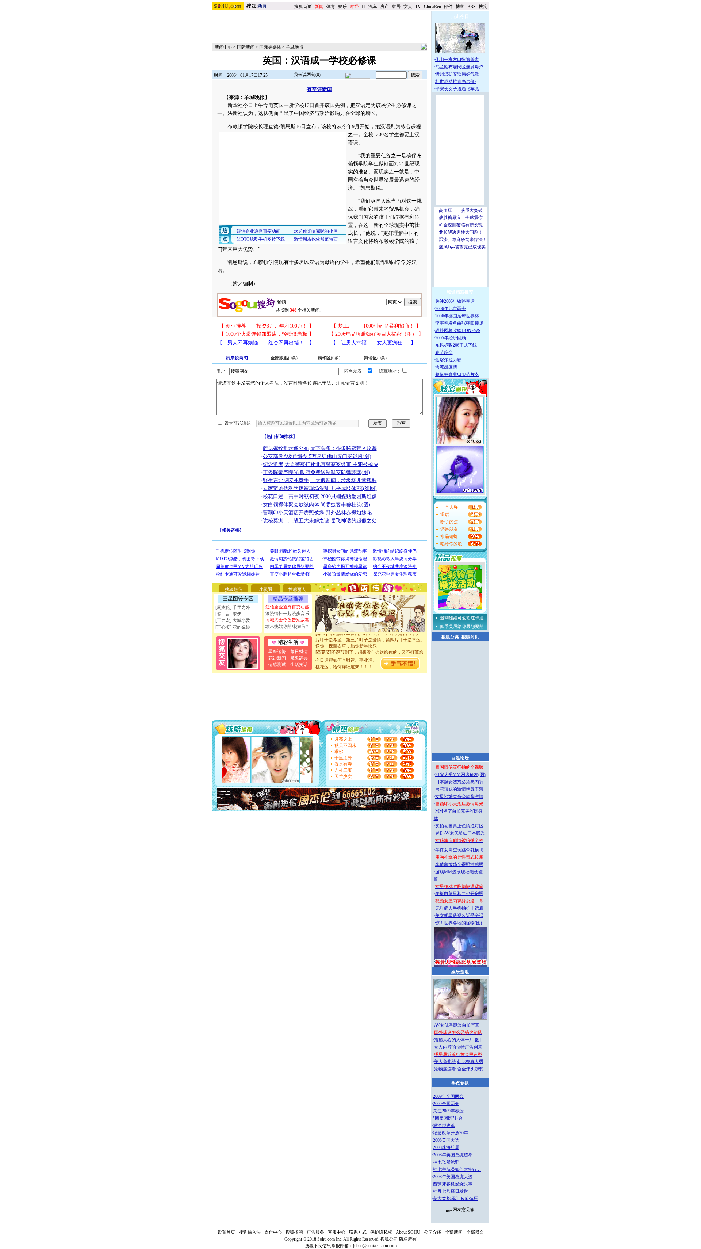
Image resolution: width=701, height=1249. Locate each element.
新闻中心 (223, 47)
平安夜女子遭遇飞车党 (457, 88)
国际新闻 (245, 47)
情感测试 (277, 664)
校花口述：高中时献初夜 (291, 496)
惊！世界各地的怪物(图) (458, 922)
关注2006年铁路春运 (455, 301)
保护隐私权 (381, 1232)
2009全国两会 (446, 1103)
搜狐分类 (450, 636)
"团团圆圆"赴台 (448, 1118)
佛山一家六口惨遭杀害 (457, 59)
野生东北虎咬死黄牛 (286, 480)
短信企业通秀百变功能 (287, 607)
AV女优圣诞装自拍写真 (456, 1025)
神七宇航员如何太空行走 (457, 1169)
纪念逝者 (273, 464)
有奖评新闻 (319, 89)
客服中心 (336, 1232)
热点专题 (460, 1083)
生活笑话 (299, 664)
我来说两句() (307, 74)
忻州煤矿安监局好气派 (457, 74)
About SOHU (408, 1232)
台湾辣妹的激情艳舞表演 (459, 789)
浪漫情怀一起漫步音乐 (287, 613)
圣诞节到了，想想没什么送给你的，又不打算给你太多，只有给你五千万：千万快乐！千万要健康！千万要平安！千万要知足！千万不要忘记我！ (370, 651)
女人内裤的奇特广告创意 (458, 1047)
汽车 (372, 6)
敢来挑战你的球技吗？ (287, 626)
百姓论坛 (460, 757)
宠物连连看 (445, 1069)
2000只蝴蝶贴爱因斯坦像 (349, 496)
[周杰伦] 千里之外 (232, 607)
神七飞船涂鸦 (446, 1162)
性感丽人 (297, 589)
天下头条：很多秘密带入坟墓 (343, 448)
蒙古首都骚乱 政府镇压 (455, 1198)
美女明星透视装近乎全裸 (459, 915)
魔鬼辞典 (299, 658)
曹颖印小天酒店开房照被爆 (293, 512)
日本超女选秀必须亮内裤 (459, 781)
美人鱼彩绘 (445, 1061)
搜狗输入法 (250, 1232)
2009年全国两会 (448, 1096)
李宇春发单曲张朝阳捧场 (459, 323)
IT (363, 6)
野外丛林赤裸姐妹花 (349, 512)
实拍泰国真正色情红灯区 (459, 825)
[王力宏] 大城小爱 (232, 620)
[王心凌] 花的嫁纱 (232, 627)
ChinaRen (432, 6)
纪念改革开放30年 (450, 1132)
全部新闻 (454, 1232)
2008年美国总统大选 (452, 1176)
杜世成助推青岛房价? (455, 81)
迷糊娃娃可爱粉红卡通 (462, 617)
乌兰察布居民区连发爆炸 (459, 66)
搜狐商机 (470, 636)
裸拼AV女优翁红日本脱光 (460, 833)
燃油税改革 (444, 1125)
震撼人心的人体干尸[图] (457, 1039)
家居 (396, 6)
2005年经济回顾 (450, 337)
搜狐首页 (303, 6)
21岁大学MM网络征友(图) (460, 774)
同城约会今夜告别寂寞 (287, 619)
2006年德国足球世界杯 (457, 315)
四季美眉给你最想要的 (462, 626)
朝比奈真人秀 (470, 1061)
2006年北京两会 (450, 308)
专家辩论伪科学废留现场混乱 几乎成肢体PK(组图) (320, 488)
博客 (460, 6)
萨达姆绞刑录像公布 (286, 448)
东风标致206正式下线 (456, 345)
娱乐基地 (460, 971)
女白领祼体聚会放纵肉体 (291, 504)
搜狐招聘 (294, 1232)
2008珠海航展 (446, 1147)
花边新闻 (277, 658)
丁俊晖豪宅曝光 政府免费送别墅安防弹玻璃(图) (316, 472)
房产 (384, 6)
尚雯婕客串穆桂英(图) (345, 504)
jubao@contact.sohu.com (375, 1245)
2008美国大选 (446, 1140)
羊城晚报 (294, 47)
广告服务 (315, 1232)
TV (418, 6)
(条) (284, 357)
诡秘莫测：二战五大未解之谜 (296, 520)
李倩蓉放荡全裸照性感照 (459, 864)
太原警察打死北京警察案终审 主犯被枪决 (331, 464)
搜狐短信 (233, 589)
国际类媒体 (270, 47)
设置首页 (226, 1232)
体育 (330, 6)
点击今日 (460, 16)
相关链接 (231, 530)
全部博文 (475, 1232)
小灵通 (265, 589)
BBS (471, 6)
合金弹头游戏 (470, 1069)
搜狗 (484, 6)
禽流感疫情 (446, 367)
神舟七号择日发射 (450, 1191)
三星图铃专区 (238, 598)
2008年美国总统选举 (452, 1154)
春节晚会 (444, 352)
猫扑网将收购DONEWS (457, 330)
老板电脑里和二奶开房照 (459, 893)
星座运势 (277, 651)
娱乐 (342, 6)
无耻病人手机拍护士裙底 (459, 908)
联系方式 (358, 1232)
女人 (407, 6)
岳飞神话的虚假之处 (354, 520)
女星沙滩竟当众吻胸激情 (459, 796)
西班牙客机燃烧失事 (452, 1184)
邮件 (448, 6)
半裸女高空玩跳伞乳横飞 (459, 849)
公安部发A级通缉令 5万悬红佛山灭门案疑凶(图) (317, 456)
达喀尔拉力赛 (448, 359)
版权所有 (408, 1239)
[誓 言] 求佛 (228, 613)
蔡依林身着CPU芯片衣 (457, 374)
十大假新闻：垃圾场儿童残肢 (343, 480)
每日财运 (299, 651)
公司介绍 (432, 1232)
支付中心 (273, 1232)
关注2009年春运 (448, 1111)
